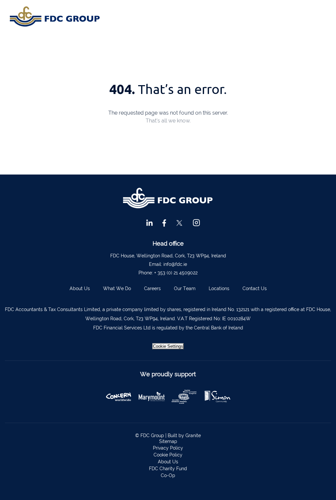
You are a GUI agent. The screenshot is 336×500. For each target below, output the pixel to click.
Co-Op (168, 475)
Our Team (185, 288)
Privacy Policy (168, 448)
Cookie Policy (168, 454)
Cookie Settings (168, 346)
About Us (80, 288)
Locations (219, 288)
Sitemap (168, 441)
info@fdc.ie (175, 264)
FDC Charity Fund (168, 468)
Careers (152, 288)
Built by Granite (184, 435)
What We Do (117, 288)
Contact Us (254, 288)
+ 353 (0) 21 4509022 (176, 272)
